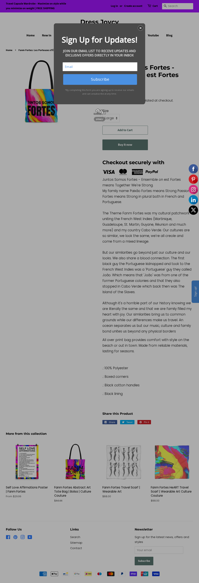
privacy (99, 119)
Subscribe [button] (100, 79)
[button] (140, 28)
